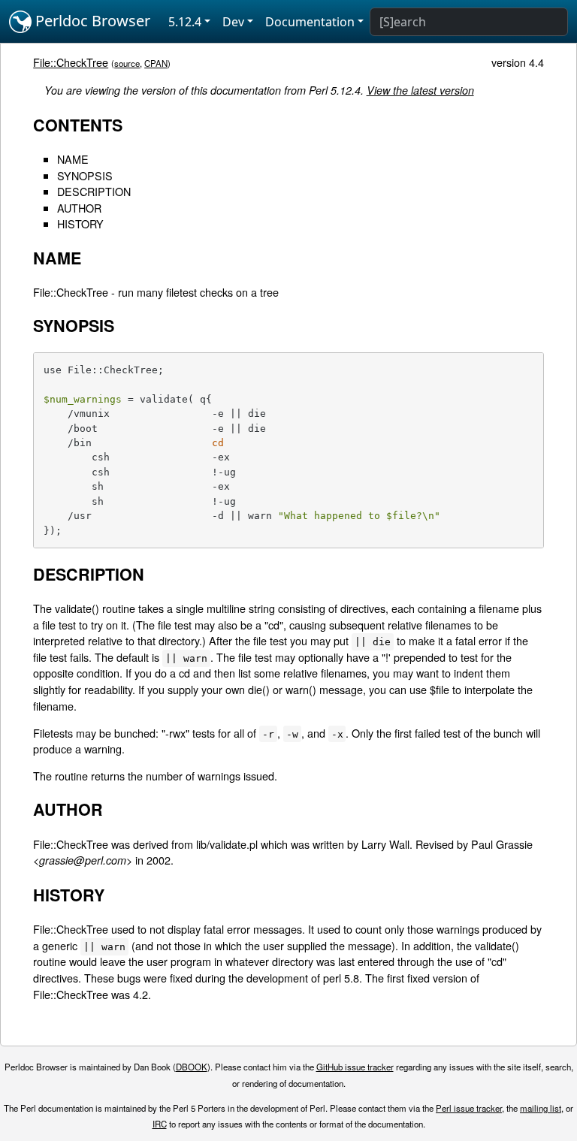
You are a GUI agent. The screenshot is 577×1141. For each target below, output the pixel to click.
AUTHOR (79, 208)
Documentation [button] (310, 22)
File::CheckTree (70, 62)
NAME (73, 159)
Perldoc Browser (91, 21)
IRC (160, 1124)
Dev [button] (233, 22)
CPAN (156, 63)
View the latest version (420, 90)
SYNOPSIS (85, 175)
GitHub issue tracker (355, 1067)
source (127, 63)
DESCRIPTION (94, 191)
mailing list (540, 1108)
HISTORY (80, 223)
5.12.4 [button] (184, 22)
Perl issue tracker (469, 1108)
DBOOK (191, 1067)
